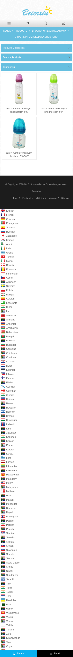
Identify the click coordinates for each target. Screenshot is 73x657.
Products (21, 31)
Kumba (7, 31)
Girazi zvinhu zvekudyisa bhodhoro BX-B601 (19, 155)
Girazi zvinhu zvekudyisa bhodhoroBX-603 (19, 110)
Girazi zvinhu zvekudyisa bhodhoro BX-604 (54, 110)
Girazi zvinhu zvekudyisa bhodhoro (36, 37)
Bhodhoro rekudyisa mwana (49, 31)
